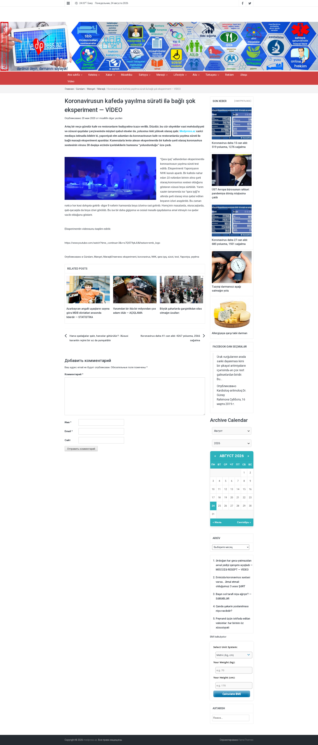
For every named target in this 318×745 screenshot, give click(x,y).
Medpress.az (187, 131)
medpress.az (90, 740)
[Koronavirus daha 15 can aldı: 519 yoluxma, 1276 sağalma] (232, 123)
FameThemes (246, 740)
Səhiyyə (143, 74)
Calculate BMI (231, 694)
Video (71, 81)
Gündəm (80, 89)
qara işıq (162, 256)
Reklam (229, 74)
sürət (170, 256)
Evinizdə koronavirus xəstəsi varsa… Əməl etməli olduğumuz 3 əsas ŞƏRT (233, 582)
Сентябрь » (244, 522)
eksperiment (129, 256)
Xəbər (109, 74)
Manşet (91, 89)
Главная (69, 89)
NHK (154, 256)
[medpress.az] (159, 46)
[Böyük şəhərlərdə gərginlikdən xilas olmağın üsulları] (181, 289)
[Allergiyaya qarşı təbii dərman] (232, 313)
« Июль (217, 522)
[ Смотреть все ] (242, 101)
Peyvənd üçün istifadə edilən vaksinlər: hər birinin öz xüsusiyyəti (233, 623)
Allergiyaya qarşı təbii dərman (229, 333)
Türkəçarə (211, 74)
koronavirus (144, 256)
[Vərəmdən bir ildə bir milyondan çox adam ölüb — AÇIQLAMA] (135, 289)
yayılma (195, 256)
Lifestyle (179, 74)
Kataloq (92, 74)
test (177, 256)
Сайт (68, 440)
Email (69, 431)
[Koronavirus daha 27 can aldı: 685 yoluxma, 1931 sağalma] (232, 220)
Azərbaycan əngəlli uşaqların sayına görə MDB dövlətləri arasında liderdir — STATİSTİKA (87, 313)
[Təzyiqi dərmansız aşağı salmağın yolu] (232, 267)
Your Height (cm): (224, 677)
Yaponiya (185, 256)
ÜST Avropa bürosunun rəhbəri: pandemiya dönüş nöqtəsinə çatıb (231, 193)
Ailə (195, 74)
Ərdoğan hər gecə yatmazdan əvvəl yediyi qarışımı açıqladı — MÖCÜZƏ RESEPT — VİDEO (234, 565)
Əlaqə (243, 74)
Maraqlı (160, 74)
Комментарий (74, 374)
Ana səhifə (74, 74)
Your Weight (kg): (224, 662)
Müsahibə (126, 74)
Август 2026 (232, 456)
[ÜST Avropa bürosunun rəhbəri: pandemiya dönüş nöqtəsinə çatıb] (232, 169)
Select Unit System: (225, 647)
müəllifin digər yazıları (110, 118)
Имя (68, 422)
